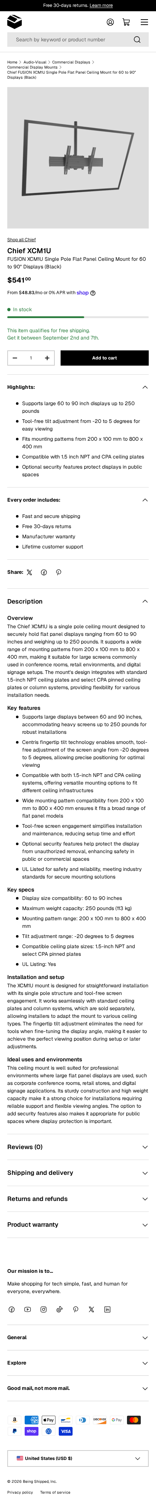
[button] (126, 22)
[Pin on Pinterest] (58, 572)
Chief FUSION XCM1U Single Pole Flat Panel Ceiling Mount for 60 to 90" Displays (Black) (71, 75)
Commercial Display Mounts (32, 67)
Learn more (101, 5)
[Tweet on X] (29, 572)
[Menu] (144, 22)
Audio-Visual (35, 62)
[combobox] (78, 39)
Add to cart (104, 358)
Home (12, 62)
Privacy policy (20, 1492)
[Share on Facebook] (44, 572)
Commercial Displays (71, 62)
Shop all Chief (21, 240)
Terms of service (55, 1492)
